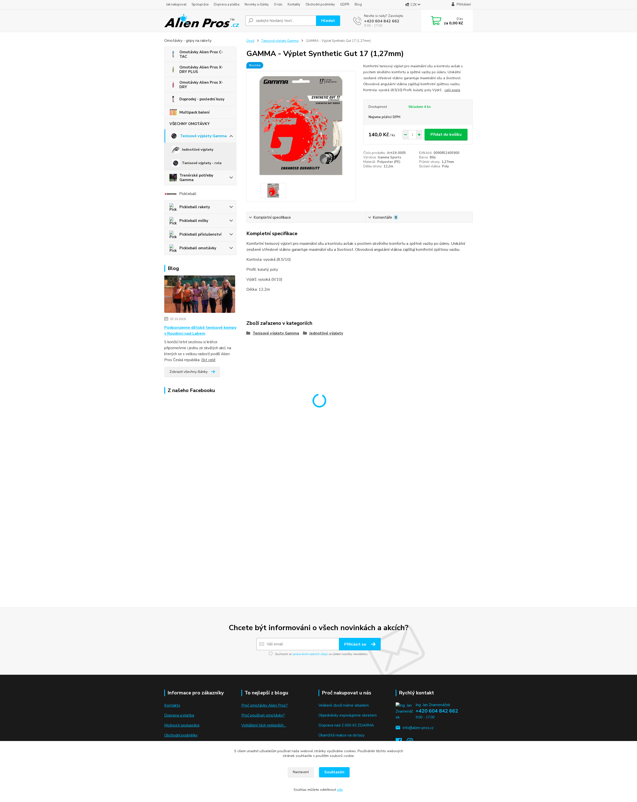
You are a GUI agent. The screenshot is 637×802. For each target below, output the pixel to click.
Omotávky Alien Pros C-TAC (201, 54)
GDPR (344, 4)
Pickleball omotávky (197, 248)
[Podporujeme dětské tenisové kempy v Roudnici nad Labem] (199, 295)
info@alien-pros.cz (418, 727)
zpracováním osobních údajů (310, 654)
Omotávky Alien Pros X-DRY (201, 84)
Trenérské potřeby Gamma (196, 177)
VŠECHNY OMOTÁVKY (189, 123)
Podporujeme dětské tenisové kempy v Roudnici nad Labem (200, 330)
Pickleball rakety (194, 206)
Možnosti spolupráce (182, 725)
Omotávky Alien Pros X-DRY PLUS (201, 69)
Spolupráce (200, 4)
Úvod (250, 41)
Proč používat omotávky (262, 715)
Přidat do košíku (446, 134)
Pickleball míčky (193, 220)
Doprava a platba (226, 4)
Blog (358, 4)
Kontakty (294, 4)
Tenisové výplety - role (201, 163)
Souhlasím (334, 772)
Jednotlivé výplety (197, 149)
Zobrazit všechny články (188, 371)
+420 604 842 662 (381, 21)
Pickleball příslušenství (200, 234)
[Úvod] (202, 20)
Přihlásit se (355, 644)
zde (340, 789)
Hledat (328, 20)
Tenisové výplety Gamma (203, 136)
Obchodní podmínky (320, 4)
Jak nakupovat (176, 4)
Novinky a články (257, 4)
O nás (278, 4)
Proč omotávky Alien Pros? (264, 705)
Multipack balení (194, 112)
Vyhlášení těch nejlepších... (263, 725)
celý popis (452, 90)
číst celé (208, 359)
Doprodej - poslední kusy (201, 99)
